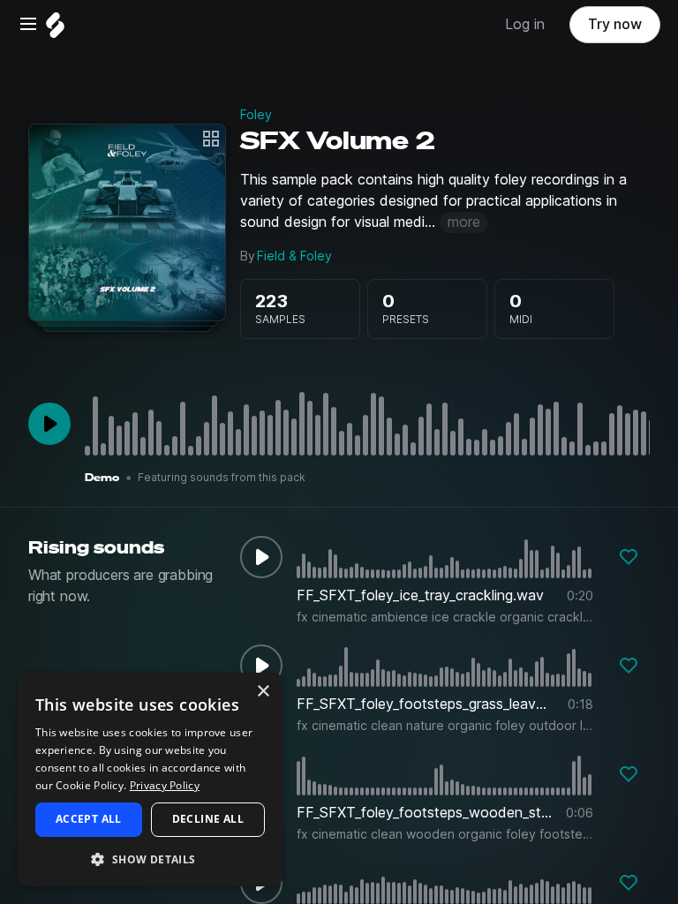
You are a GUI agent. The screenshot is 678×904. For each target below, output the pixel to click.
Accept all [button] (89, 818)
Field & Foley (294, 256)
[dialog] (150, 779)
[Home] (55, 30)
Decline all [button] (208, 818)
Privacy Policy (165, 785)
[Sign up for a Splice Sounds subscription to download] (628, 557)
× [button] (262, 691)
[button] (150, 858)
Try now (615, 24)
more (464, 222)
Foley (256, 115)
